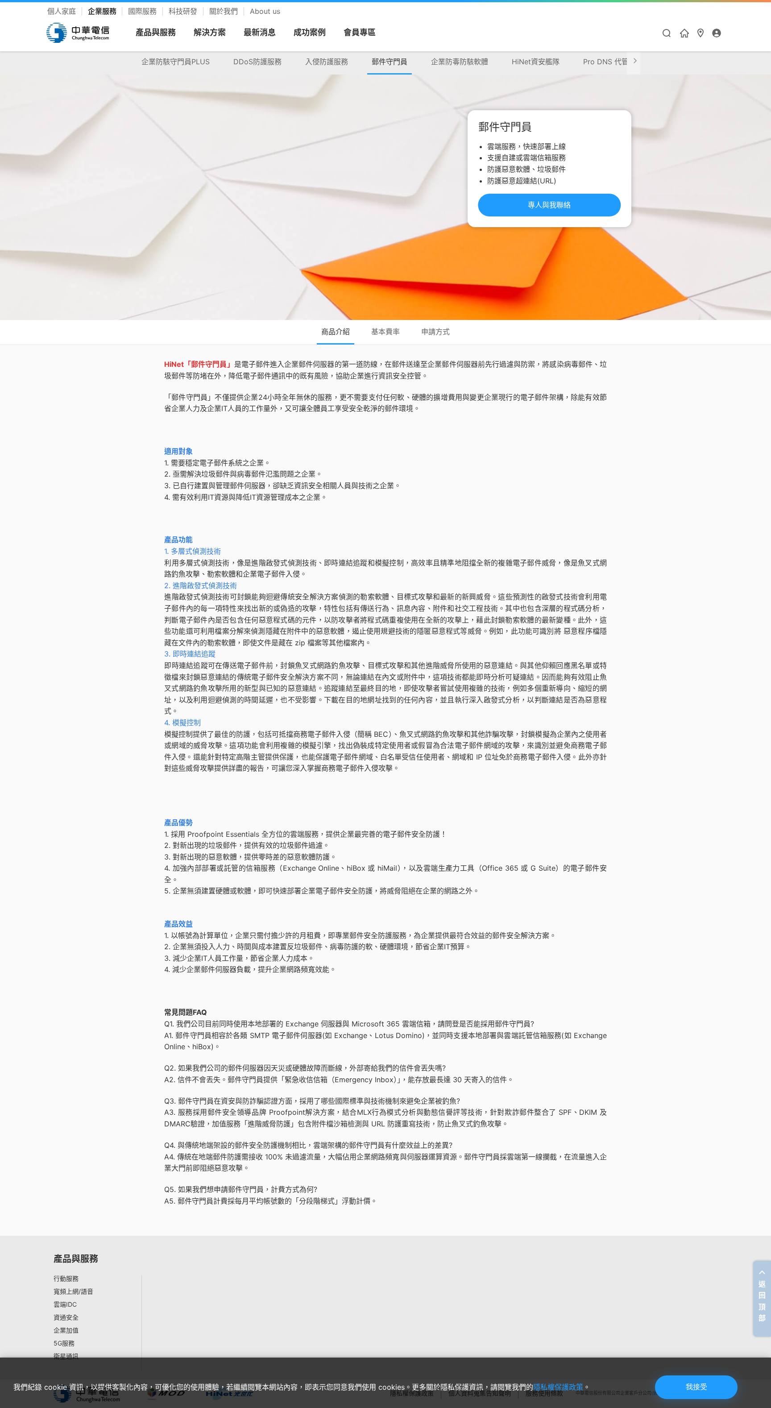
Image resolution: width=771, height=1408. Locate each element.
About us (265, 11)
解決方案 (210, 32)
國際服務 (143, 11)
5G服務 (64, 1343)
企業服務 (103, 11)
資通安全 (66, 1317)
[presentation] (633, 62)
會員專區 (360, 32)
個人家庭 (62, 11)
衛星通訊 (66, 1356)
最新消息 (260, 32)
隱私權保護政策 (558, 1387)
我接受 (696, 1387)
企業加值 (66, 1330)
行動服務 (66, 1278)
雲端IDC (65, 1304)
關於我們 (224, 11)
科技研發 (184, 11)
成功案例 (310, 32)
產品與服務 (156, 32)
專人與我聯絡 (549, 204)
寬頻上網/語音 (73, 1291)
